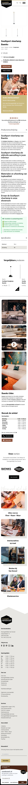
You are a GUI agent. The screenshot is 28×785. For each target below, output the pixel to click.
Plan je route (8, 440)
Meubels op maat (5, 728)
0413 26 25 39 (9, 436)
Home (2, 47)
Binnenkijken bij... (5, 737)
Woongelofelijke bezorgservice (9, 716)
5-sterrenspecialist (14, 124)
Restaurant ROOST (6, 733)
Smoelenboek (4, 681)
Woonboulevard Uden (7, 679)
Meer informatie (14, 477)
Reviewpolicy (4, 696)
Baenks (16, 141)
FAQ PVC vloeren (5, 710)
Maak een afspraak (8, 110)
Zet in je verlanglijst (8, 57)
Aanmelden (5, 760)
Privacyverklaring (5, 694)
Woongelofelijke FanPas (7, 677)
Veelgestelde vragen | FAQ (8, 706)
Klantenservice (5, 712)
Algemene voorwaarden (7, 692)
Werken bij (4, 683)
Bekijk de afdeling (6, 70)
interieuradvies (10, 208)
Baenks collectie (16, 399)
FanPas (3, 739)
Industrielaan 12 (5, 633)
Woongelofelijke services (7, 714)
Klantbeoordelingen (6, 688)
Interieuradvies (5, 729)
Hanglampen (16, 47)
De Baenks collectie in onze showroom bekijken (13, 61)
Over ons (3, 675)
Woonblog (4, 735)
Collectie (6, 47)
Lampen (10, 47)
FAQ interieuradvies (6, 708)
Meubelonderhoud (6, 717)
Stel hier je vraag (6, 66)
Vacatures (4, 685)
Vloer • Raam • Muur (6, 731)
